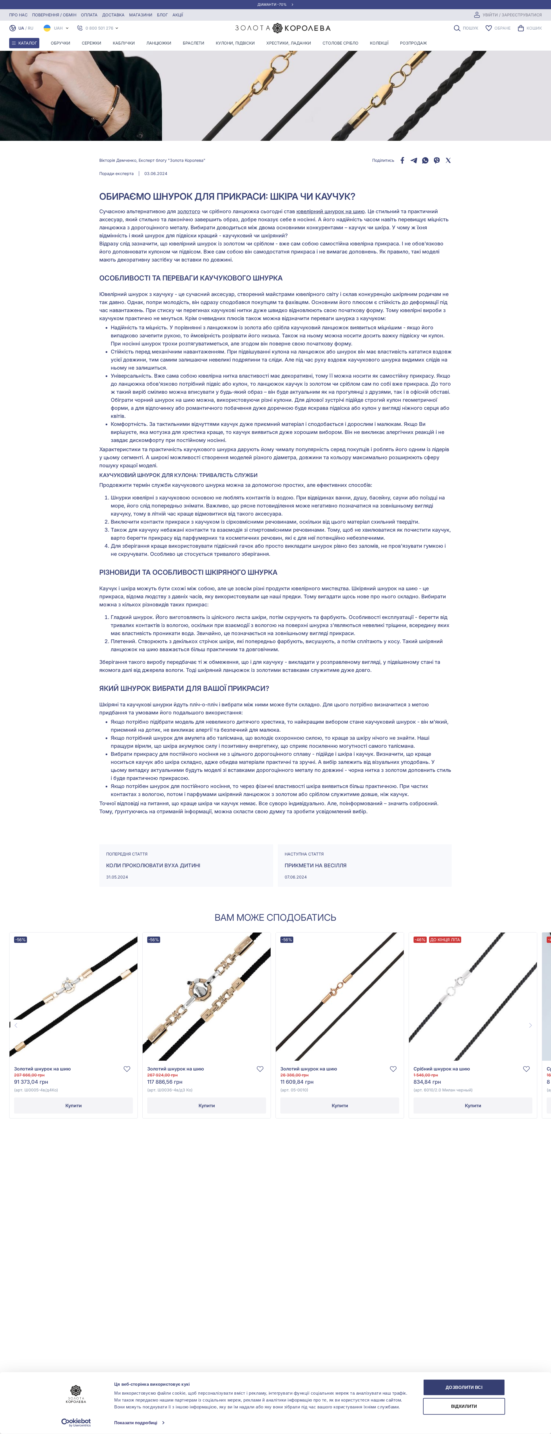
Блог (162, 14)
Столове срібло (340, 43)
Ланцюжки (158, 43)
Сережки (91, 43)
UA (21, 28)
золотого (188, 211)
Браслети (193, 43)
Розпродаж (413, 43)
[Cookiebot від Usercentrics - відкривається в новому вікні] (76, 1422)
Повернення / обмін (54, 14)
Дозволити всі (464, 1387)
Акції (177, 14)
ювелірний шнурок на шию (330, 211)
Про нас (18, 14)
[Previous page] (16, 1025)
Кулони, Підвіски (235, 43)
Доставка (113, 14)
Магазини (140, 14)
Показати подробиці (135, 1422)
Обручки (60, 43)
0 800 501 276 (99, 28)
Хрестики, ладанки (288, 43)
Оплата (89, 14)
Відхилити (464, 1406)
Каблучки (124, 43)
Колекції (379, 43)
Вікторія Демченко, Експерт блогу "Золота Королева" (152, 160)
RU (30, 28)
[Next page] (530, 1025)
